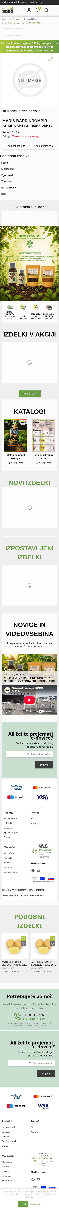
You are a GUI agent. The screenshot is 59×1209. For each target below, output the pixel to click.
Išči (32, 818)
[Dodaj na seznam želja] (23, 943)
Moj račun (9, 853)
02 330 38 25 (34, 1019)
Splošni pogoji (11, 832)
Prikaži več (29, 393)
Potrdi (23, 1204)
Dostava (8, 828)
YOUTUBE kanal (14, 646)
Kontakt (34, 823)
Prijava (44, 764)
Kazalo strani (10, 818)
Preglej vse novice (34, 646)
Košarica (8, 867)
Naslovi (7, 862)
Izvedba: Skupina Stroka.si (32, 895)
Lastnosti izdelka (15, 146)
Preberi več (35, 1204)
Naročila (8, 858)
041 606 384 (46, 850)
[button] (4, 263)
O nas (7, 837)
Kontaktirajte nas (43, 146)
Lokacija (8, 823)
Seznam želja (10, 872)
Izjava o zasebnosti (10, 895)
